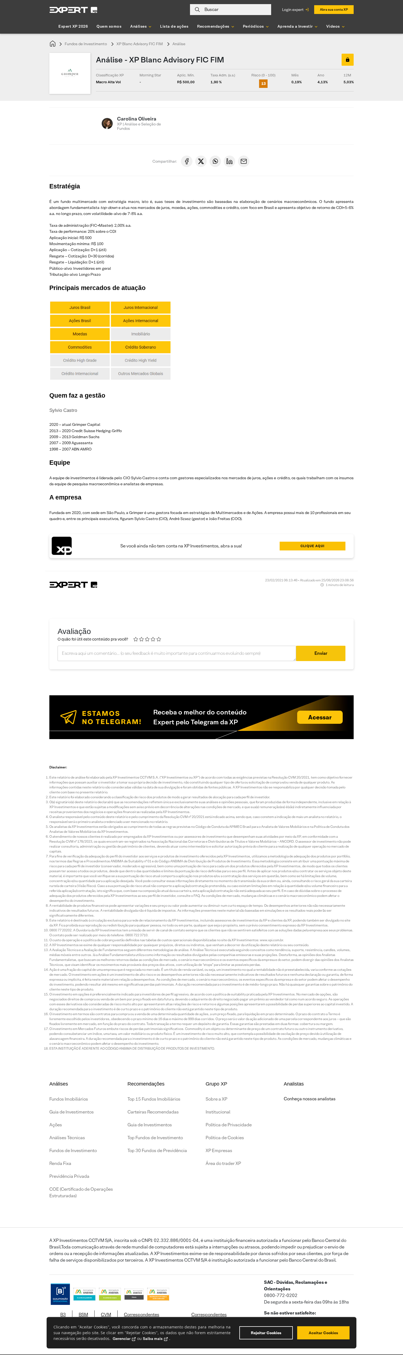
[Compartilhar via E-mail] (243, 161)
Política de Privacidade (229, 1125)
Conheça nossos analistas (310, 1099)
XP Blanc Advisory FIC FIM (140, 43)
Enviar (320, 653)
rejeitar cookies (266, 1332)
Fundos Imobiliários (68, 1099)
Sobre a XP (216, 1099)
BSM (83, 1314)
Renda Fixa (60, 1163)
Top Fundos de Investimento (155, 1138)
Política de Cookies (225, 1138)
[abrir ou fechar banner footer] (388, 1326)
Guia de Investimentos (71, 1112)
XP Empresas (219, 1150)
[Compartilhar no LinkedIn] (229, 161)
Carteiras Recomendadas (153, 1112)
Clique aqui (312, 546)
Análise (178, 43)
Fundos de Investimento (86, 43)
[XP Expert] (73, 9)
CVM (106, 1314)
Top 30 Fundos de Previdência (157, 1150)
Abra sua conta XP (334, 9)
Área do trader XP (223, 1163)
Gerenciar (121, 1338)
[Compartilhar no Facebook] (186, 161)
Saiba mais (153, 1338)
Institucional (218, 1112)
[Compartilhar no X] (201, 161)
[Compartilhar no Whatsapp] (215, 161)
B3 (63, 1314)
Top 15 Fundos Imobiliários (153, 1099)
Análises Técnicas (67, 1138)
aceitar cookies (323, 1332)
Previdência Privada (69, 1176)
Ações (55, 1125)
